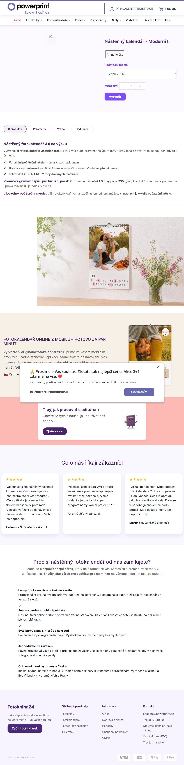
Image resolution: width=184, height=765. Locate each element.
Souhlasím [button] (139, 392)
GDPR (106, 738)
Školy (115, 20)
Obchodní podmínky (115, 732)
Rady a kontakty (156, 20)
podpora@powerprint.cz (158, 713)
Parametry (39, 128)
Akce (17, 20)
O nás (105, 713)
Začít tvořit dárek (25, 728)
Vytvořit (115, 97)
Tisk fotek (68, 732)
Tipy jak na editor (154, 742)
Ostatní (131, 20)
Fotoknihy (33, 20)
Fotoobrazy (98, 20)
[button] (49, 392)
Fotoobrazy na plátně (75, 725)
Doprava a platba (112, 720)
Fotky (79, 20)
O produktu (15, 128)
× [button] (158, 367)
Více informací (128, 382)
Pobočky (107, 725)
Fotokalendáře (57, 20)
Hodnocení (82, 128)
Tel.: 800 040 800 (154, 720)
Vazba (61, 128)
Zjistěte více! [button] (54, 431)
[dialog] (92, 382)
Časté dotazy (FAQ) (155, 736)
